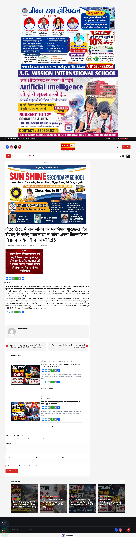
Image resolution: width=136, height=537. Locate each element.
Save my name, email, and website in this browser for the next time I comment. (30, 466)
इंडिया (19, 496)
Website (64, 457)
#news (85, 320)
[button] (121, 481)
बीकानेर (13, 156)
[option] (24, 498)
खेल (24, 156)
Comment (8, 443)
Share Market (59, 361)
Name (8, 457)
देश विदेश (52, 156)
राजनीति (29, 156)
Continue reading (47, 388)
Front (17, 245)
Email (35, 457)
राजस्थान (45, 156)
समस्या (39, 156)
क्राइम (19, 156)
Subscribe (126, 147)
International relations (66, 396)
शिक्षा (34, 156)
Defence (54, 396)
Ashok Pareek (11, 245)
